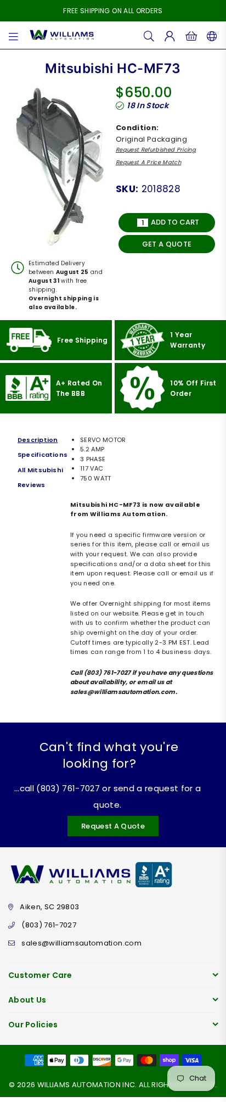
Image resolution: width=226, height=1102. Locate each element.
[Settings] (210, 35)
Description (38, 439)
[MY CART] (191, 35)
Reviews (32, 484)
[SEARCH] (149, 35)
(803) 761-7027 (48, 925)
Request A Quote (113, 826)
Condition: (137, 127)
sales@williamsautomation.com (81, 943)
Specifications (41, 454)
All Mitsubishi (40, 470)
